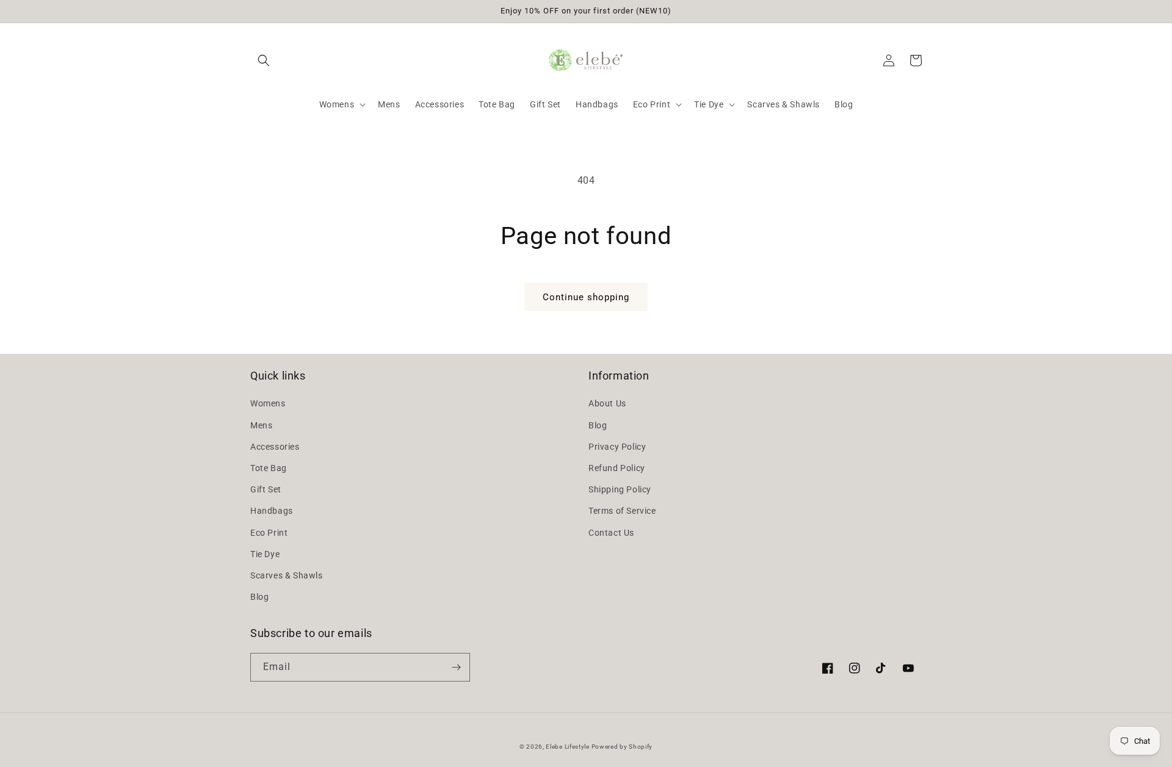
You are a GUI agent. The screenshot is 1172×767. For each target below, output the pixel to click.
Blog (259, 597)
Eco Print (269, 533)
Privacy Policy (617, 447)
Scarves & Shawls (286, 575)
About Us (607, 403)
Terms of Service (622, 511)
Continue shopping (586, 297)
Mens (261, 425)
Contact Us (611, 533)
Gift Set (265, 489)
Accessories (275, 447)
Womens (268, 403)
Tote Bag (268, 468)
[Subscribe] (456, 667)
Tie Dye (265, 554)
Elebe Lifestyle (568, 746)
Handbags (271, 511)
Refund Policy (616, 468)
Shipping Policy (619, 489)
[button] (263, 60)
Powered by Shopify (622, 746)
